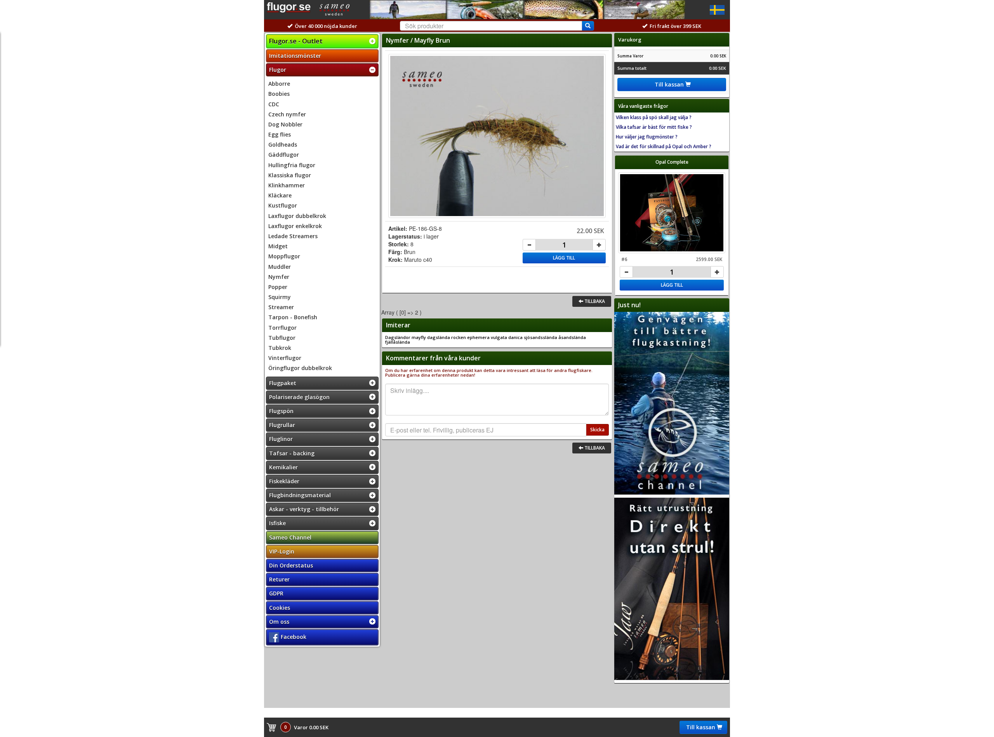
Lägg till (564, 257)
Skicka (597, 429)
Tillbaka (594, 301)
